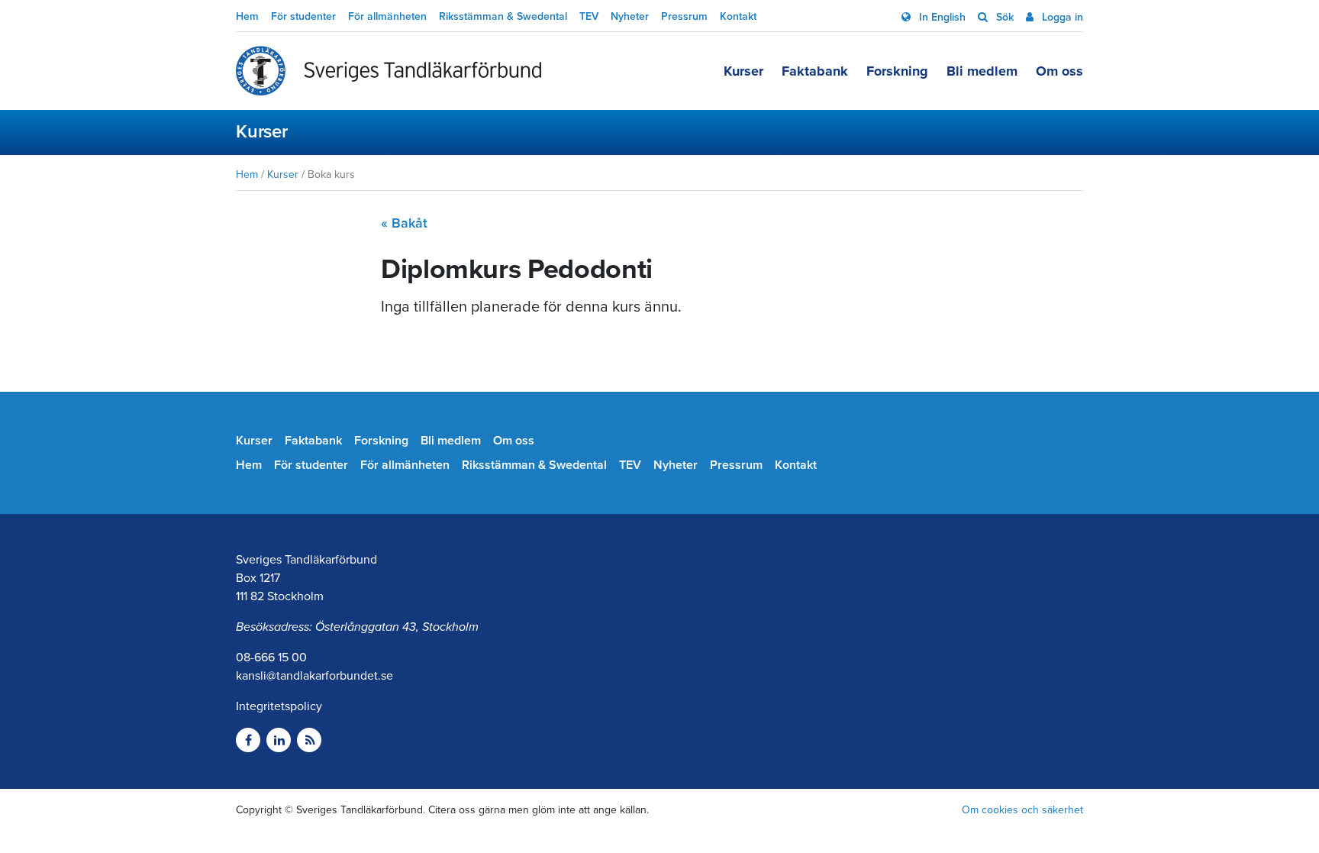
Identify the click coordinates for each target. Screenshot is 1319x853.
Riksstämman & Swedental (503, 16)
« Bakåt (404, 223)
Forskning (897, 71)
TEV (588, 16)
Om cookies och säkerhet (1022, 809)
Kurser (743, 71)
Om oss (1059, 71)
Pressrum (684, 16)
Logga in (1061, 17)
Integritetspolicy (279, 706)
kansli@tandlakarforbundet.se (314, 675)
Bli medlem (982, 71)
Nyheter (630, 16)
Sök (1003, 17)
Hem (247, 16)
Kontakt (738, 16)
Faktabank (815, 71)
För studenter (303, 16)
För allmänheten (387, 16)
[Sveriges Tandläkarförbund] (388, 71)
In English (941, 17)
